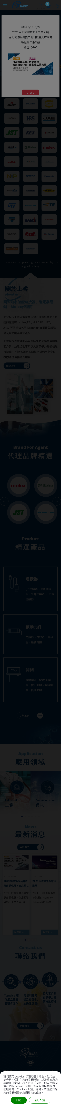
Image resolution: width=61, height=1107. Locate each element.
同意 (19, 1100)
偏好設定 (39, 1100)
